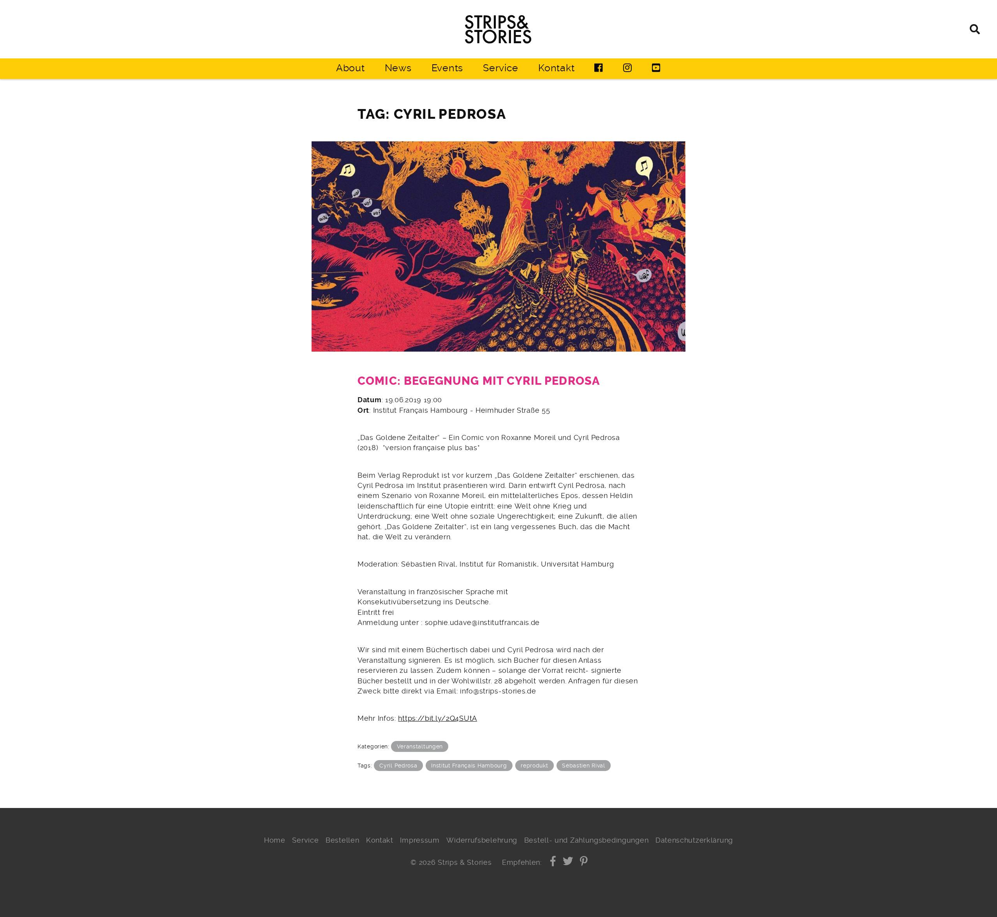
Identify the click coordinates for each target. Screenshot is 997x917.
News (398, 68)
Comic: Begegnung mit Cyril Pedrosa (479, 381)
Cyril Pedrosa (398, 765)
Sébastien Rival (583, 765)
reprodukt (534, 765)
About (350, 68)
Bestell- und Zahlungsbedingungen (586, 840)
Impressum (419, 840)
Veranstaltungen (420, 746)
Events (447, 68)
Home (274, 840)
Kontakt (556, 68)
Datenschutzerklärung (694, 840)
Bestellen (342, 840)
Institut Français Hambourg (469, 765)
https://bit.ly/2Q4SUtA (437, 718)
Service (500, 68)
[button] (553, 862)
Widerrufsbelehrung (481, 840)
